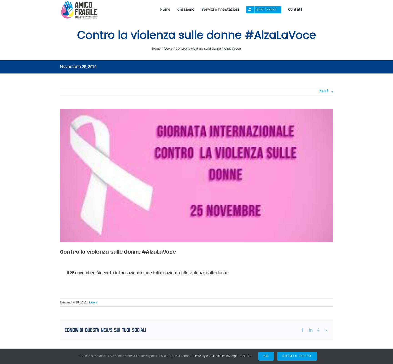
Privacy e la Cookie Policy (212, 356)
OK (266, 356)
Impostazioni (240, 356)
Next (324, 91)
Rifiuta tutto (297, 356)
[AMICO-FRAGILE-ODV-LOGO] (78, 2)
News (93, 302)
